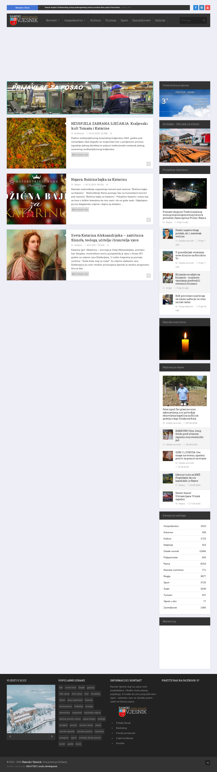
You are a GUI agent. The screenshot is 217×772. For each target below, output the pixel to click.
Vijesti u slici (185, 601)
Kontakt (120, 743)
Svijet (169, 287)
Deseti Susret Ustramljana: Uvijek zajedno (187, 496)
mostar (89, 706)
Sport (124, 20)
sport (73, 737)
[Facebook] (195, 7)
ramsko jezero (84, 731)
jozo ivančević (75, 700)
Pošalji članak (123, 723)
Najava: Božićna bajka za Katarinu (99, 179)
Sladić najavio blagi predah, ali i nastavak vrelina (188, 233)
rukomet (99, 731)
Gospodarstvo (73, 20)
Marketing (121, 728)
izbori (62, 700)
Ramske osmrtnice (185, 570)
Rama (77, 184)
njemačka (64, 712)
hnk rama (77, 693)
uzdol (70, 744)
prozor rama (86, 725)
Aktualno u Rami (22, 8)
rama (98, 725)
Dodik (81, 687)
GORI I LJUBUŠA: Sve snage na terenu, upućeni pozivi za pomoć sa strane (190, 455)
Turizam (110, 20)
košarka (78, 706)
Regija (185, 576)
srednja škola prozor (90, 737)
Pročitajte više (81, 154)
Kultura (95, 20)
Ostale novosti (186, 240)
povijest (63, 725)
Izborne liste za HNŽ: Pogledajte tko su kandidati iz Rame (188, 477)
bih (61, 687)
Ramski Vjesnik (32, 762)
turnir (62, 744)
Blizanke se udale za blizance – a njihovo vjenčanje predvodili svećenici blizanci (187, 279)
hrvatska (95, 693)
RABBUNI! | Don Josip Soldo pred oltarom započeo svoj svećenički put (189, 435)
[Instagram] (201, 7)
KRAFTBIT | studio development (41, 766)
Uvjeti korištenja (124, 738)
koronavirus (65, 706)
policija (101, 718)
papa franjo (89, 718)
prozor (73, 725)
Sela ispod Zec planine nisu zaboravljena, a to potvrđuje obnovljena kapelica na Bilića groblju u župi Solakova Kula (180, 414)
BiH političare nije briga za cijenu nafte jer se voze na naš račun (190, 299)
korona (89, 700)
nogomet (77, 712)
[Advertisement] (108, 56)
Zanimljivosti (141, 20)
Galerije (160, 20)
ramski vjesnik (66, 731)
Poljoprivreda (185, 557)
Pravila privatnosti (125, 733)
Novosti (51, 20)
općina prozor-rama (70, 718)
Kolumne (79, 133)
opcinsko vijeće (92, 712)
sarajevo (63, 737)
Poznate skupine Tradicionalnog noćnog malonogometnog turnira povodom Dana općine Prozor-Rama (99, 7)
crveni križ (70, 687)
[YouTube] (207, 7)
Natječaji (185, 545)
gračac (90, 687)
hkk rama (64, 693)
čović (78, 744)
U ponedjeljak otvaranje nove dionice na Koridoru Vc (190, 255)
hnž (86, 693)
